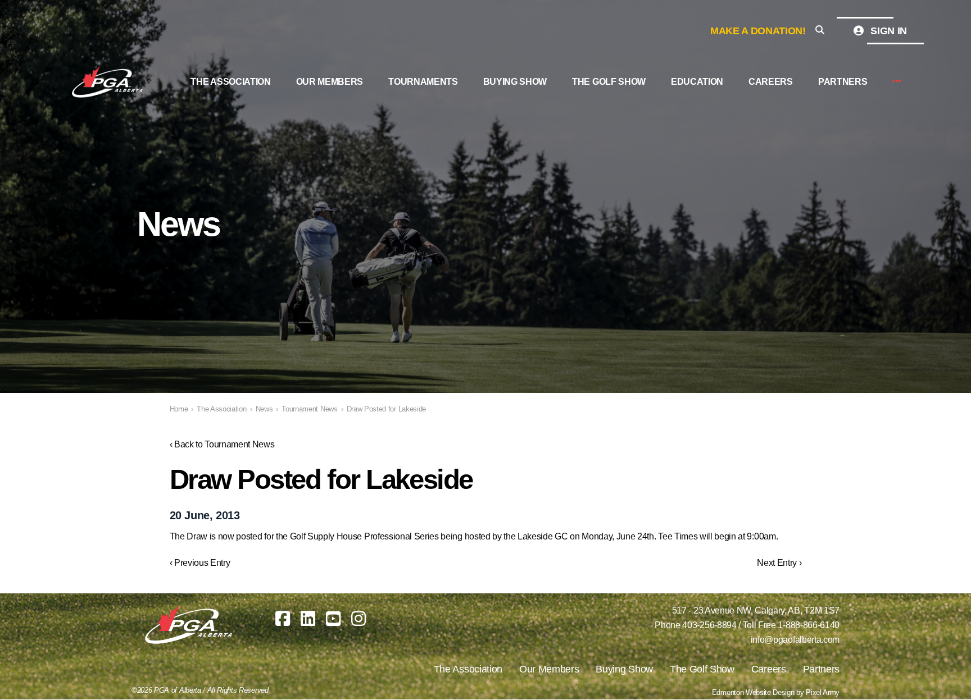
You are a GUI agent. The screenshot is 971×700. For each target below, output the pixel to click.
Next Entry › (779, 563)
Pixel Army (823, 692)
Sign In (887, 30)
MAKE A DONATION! (758, 30)
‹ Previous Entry (200, 563)
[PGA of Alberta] (108, 82)
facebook (282, 618)
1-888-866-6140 (809, 625)
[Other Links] (897, 81)
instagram (358, 618)
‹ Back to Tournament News (222, 444)
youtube (333, 618)
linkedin (308, 618)
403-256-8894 (709, 625)
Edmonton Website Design (753, 692)
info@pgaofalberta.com (795, 639)
